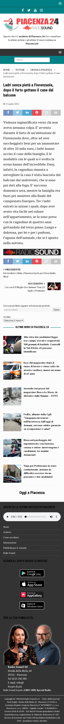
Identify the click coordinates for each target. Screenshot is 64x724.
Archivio (7, 532)
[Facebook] (23, 10)
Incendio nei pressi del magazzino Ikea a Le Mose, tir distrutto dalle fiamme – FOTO (41, 392)
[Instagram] (41, 10)
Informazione (9, 542)
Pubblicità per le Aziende (15, 547)
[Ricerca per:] (32, 59)
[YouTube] (35, 10)
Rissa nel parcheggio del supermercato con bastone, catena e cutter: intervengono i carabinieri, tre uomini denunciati (41, 447)
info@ (20, 682)
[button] (59, 3)
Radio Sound (9, 552)
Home (6, 526)
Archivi (7, 316)
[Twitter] (29, 10)
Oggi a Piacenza (32, 492)
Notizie (20, 69)
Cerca (56, 310)
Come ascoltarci (11, 537)
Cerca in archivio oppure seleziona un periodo (26, 305)
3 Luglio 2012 (12, 103)
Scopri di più (15, 686)
